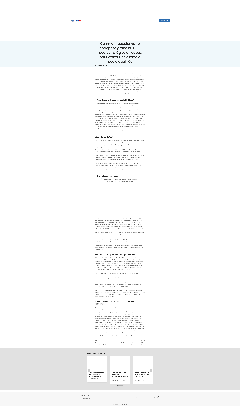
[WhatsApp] (152, 397)
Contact (124, 397)
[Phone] (158, 397)
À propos (109, 397)
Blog (114, 397)
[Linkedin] (155, 397)
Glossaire (118, 397)
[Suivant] (151, 370)
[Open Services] (126, 20)
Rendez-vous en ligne (133, 397)
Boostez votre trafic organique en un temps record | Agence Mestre (106, 342)
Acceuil (103, 397)
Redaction (99, 65)
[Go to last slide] (89, 370)
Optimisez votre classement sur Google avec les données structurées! (97, 374)
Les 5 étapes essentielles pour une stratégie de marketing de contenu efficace (133, 342)
